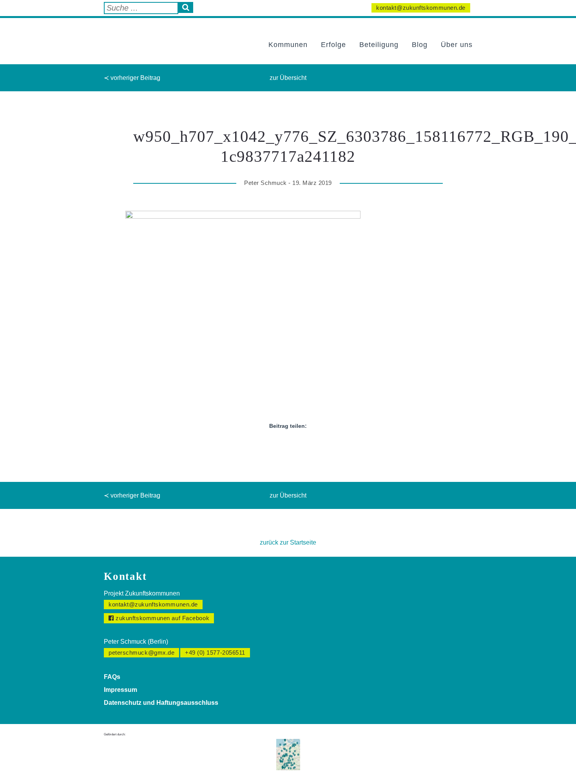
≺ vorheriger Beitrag (132, 77)
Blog (419, 45)
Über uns (457, 45)
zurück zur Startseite (288, 542)
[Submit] (185, 7)
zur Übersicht (288, 77)
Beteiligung (378, 45)
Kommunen (288, 45)
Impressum (120, 689)
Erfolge (333, 45)
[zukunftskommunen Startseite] (145, 36)
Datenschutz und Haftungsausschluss (161, 702)
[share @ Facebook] (267, 444)
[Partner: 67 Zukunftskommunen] (288, 754)
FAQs (112, 676)
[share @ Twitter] (281, 444)
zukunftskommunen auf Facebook (162, 618)
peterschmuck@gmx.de (141, 652)
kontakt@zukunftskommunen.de (421, 7)
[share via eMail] (309, 444)
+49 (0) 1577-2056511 (215, 652)
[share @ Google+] (295, 444)
